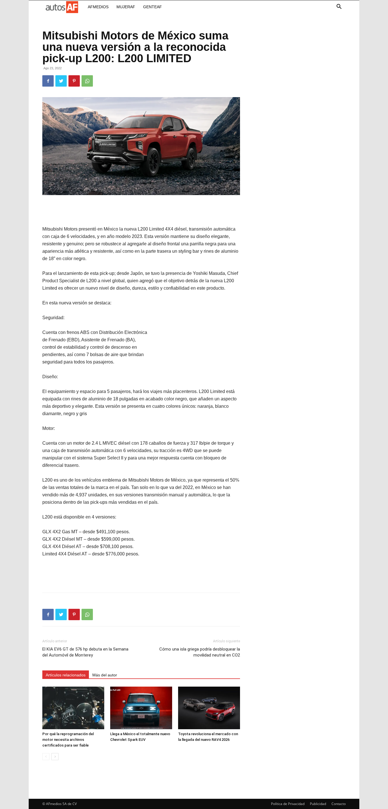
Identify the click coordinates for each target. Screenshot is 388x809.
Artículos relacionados (65, 675)
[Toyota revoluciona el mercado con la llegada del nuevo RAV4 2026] (209, 708)
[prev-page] (45, 756)
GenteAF (152, 7)
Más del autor (104, 675)
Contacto (338, 803)
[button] (339, 7)
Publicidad (318, 803)
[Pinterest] (74, 81)
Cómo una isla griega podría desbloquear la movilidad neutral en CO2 (199, 652)
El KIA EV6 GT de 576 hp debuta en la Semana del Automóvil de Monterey (85, 652)
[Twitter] (61, 81)
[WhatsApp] (87, 81)
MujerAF (125, 7)
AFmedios (98, 7)
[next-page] (55, 756)
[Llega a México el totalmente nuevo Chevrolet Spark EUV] (141, 708)
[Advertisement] (141, 211)
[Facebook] (48, 81)
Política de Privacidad (287, 803)
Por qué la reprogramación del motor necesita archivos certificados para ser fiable (68, 739)
